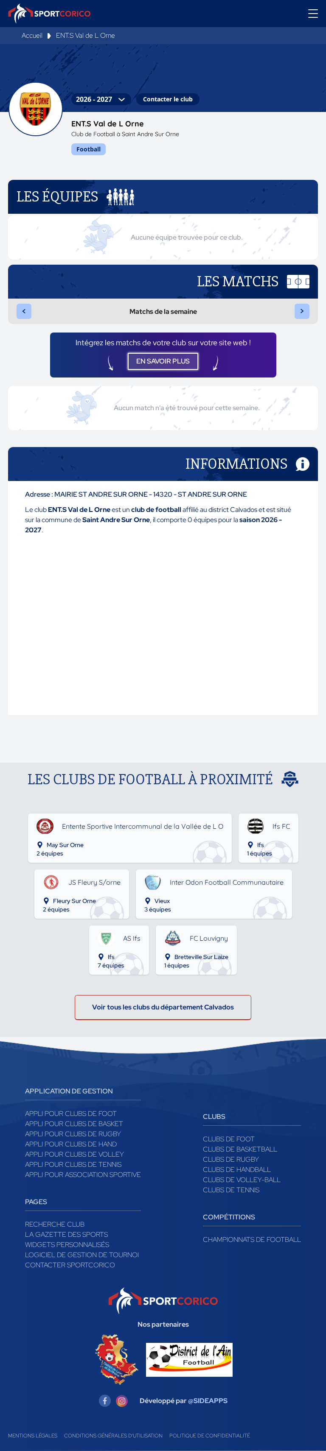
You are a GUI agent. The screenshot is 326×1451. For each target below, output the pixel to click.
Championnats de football (252, 1239)
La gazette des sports (66, 1234)
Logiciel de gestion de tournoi (82, 1254)
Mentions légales (32, 1435)
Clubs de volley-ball (242, 1179)
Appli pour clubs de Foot (71, 1113)
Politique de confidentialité (209, 1435)
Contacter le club (168, 99)
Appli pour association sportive (83, 1174)
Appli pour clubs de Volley (74, 1154)
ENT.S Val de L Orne (85, 35)
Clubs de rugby (231, 1159)
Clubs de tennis (231, 1189)
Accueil (32, 35)
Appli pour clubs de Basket (74, 1123)
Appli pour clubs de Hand (71, 1144)
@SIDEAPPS (208, 1400)
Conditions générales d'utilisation (113, 1435)
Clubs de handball (237, 1169)
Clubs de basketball (240, 1149)
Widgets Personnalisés (67, 1244)
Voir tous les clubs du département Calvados (163, 1007)
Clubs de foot (229, 1139)
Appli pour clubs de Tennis (73, 1164)
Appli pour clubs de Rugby (73, 1133)
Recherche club (54, 1224)
